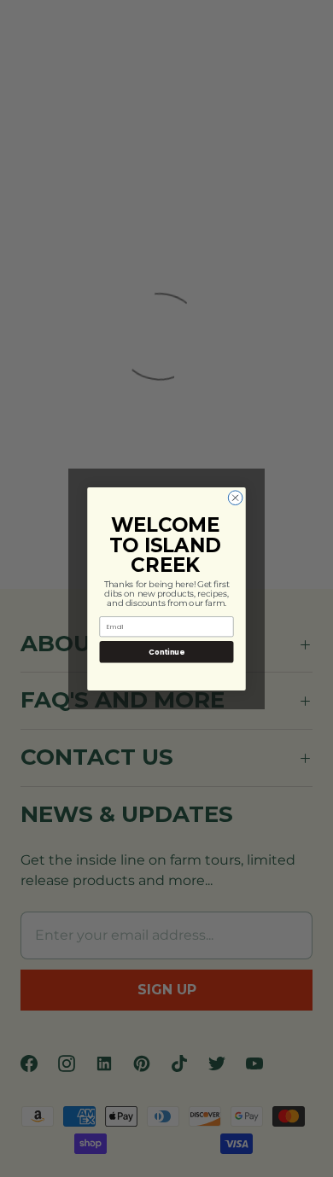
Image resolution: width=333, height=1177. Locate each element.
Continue (166, 651)
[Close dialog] (235, 497)
